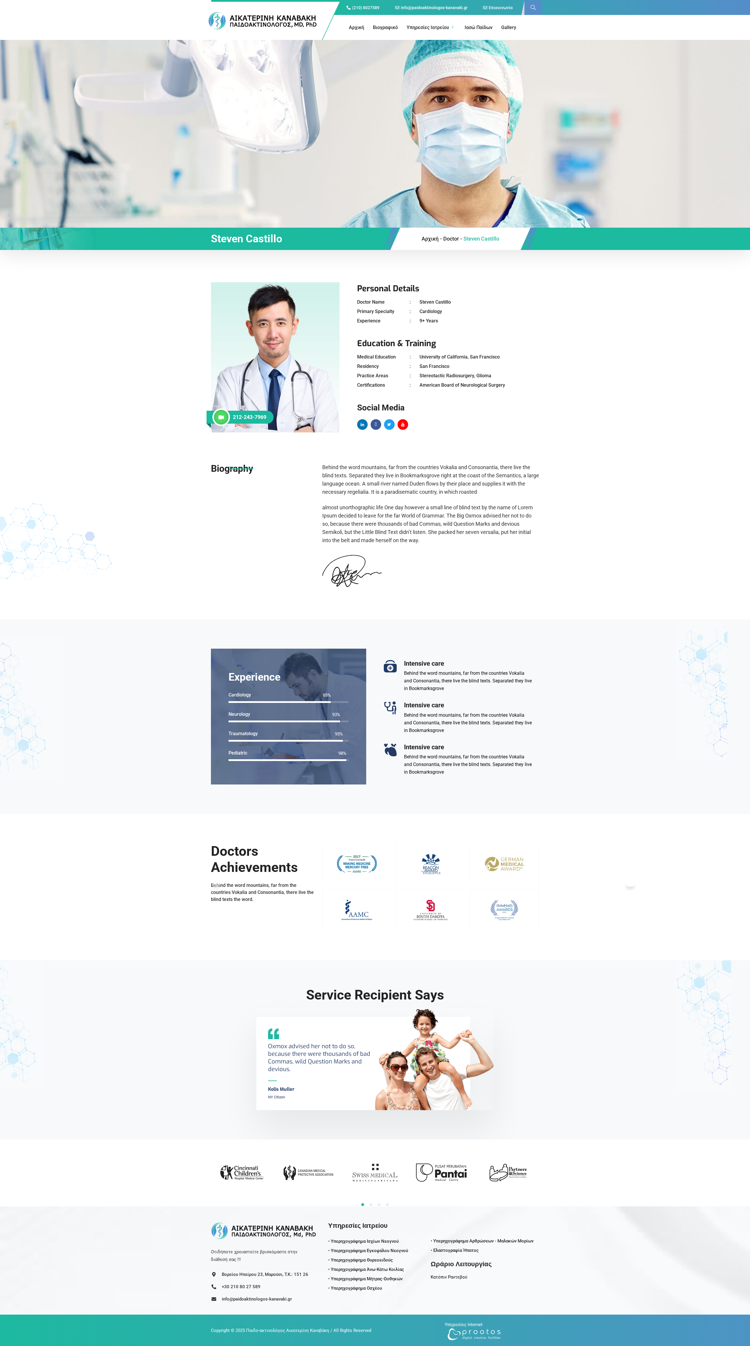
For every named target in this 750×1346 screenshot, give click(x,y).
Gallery (508, 27)
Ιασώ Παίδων (478, 27)
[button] (533, 7)
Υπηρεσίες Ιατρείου (428, 27)
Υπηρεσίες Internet (464, 1324)
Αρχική (356, 27)
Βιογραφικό (385, 27)
